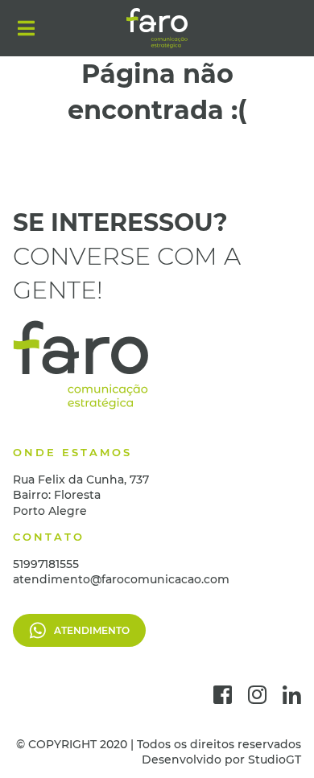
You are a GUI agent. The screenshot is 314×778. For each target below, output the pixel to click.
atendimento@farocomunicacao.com (121, 579)
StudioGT (274, 759)
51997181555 (46, 564)
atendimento (92, 630)
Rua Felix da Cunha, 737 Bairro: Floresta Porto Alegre (81, 495)
